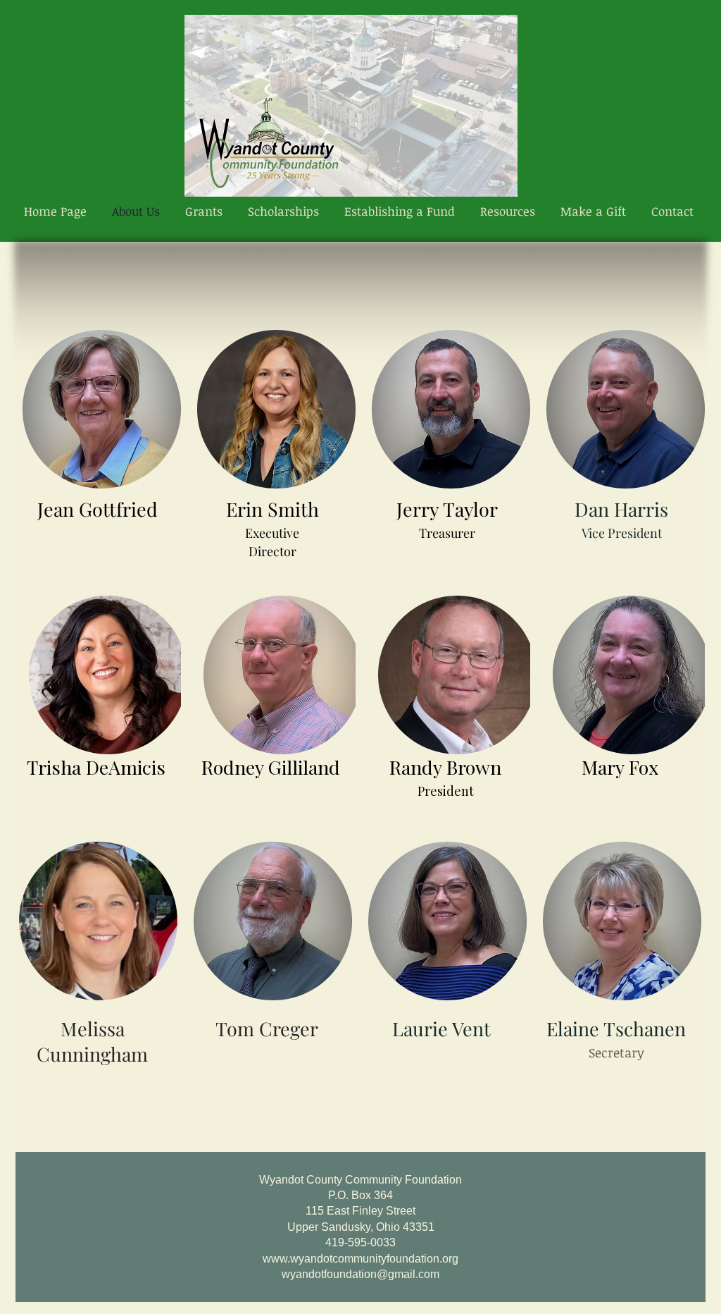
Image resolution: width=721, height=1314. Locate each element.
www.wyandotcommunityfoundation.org (360, 1259)
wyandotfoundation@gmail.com (360, 1274)
